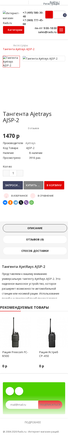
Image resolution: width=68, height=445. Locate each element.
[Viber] (26, 202)
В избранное (19, 195)
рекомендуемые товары (24, 307)
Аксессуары (20, 45)
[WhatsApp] (31, 202)
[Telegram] (15, 202)
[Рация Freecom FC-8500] (15, 332)
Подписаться (50, 404)
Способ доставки (35, 251)
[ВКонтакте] (5, 202)
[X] (21, 202)
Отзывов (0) (35, 239)
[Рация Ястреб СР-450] (52, 332)
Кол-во (7, 166)
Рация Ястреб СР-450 (48, 354)
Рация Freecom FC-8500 (15, 354)
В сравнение (45, 195)
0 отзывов (33, 128)
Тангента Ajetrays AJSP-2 (18, 49)
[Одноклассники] (10, 202)
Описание (34, 228)
